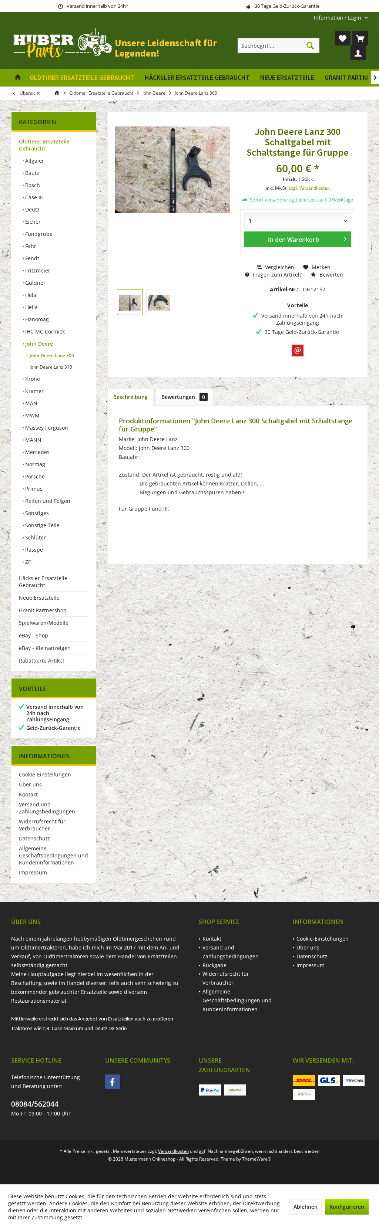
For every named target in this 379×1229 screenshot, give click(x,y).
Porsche (34, 476)
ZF (27, 561)
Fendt (31, 258)
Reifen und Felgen (47, 500)
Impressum (33, 872)
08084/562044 (34, 1104)
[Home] (17, 78)
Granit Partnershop (43, 610)
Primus (33, 488)
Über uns (30, 784)
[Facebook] (112, 1081)
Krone (32, 378)
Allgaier (34, 160)
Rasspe (33, 549)
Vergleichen (279, 267)
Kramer (34, 391)
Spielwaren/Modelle (43, 622)
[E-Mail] (297, 350)
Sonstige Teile (42, 525)
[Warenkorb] (360, 38)
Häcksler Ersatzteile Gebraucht (43, 582)
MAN (30, 403)
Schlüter (35, 537)
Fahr (30, 246)
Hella (31, 307)
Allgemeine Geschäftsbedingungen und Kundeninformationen (53, 855)
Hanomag (36, 319)
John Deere (38, 343)
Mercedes (37, 452)
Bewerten (330, 274)
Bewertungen (183, 396)
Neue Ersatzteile (39, 597)
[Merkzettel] (343, 38)
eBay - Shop (33, 635)
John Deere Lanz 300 (51, 355)
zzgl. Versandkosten (309, 188)
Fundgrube (38, 233)
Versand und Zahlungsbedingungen (47, 808)
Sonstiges (36, 513)
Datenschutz (34, 838)
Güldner (35, 282)
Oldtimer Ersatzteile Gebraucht (44, 145)
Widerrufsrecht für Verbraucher (42, 825)
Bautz (31, 172)
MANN (32, 439)
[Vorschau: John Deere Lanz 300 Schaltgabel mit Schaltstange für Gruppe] (130, 302)
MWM (32, 415)
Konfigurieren (346, 1206)
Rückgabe (214, 965)
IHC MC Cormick (44, 331)
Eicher (32, 221)
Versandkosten (173, 1151)
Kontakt (28, 794)
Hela (30, 294)
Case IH (34, 197)
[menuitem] (338, 17)
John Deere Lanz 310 (50, 367)
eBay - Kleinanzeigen (45, 647)
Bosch (32, 185)
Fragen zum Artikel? (276, 274)
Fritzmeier (37, 270)
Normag (34, 464)
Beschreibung (130, 396)
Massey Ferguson (46, 427)
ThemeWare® (256, 1159)
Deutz (32, 209)
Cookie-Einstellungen (45, 774)
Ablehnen (306, 1206)
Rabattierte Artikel (41, 660)
